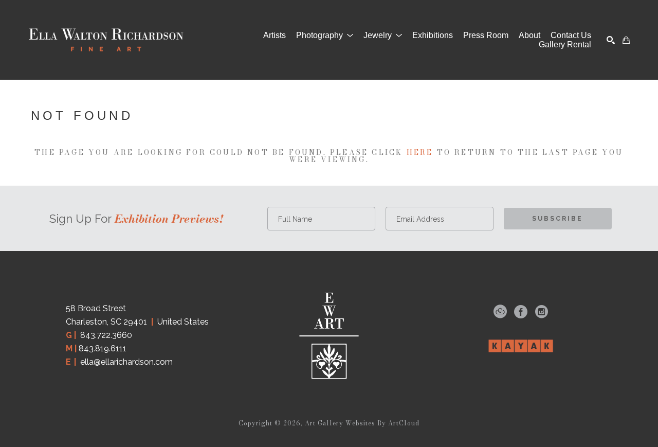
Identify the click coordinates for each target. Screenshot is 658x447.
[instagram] (541, 311)
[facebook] (520, 311)
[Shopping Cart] (626, 40)
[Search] (611, 40)
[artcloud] (500, 311)
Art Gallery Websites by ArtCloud (362, 423)
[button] (324, 35)
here (420, 152)
